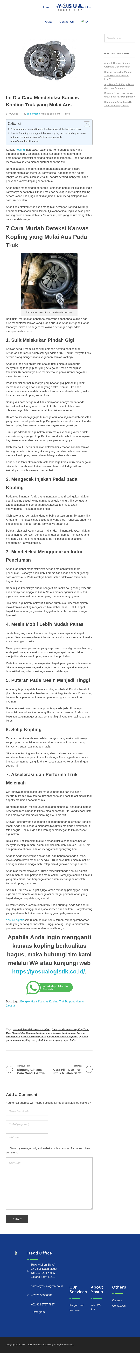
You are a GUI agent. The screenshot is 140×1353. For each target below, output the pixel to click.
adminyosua (33, 113)
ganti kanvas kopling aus (61, 1033)
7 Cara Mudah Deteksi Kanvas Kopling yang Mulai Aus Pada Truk (45, 129)
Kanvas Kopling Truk (33, 1036)
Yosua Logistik (15, 920)
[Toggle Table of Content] (85, 124)
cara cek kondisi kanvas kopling (31, 1029)
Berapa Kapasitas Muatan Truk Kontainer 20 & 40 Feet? (118, 75)
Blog (67, 113)
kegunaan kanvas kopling (62, 1036)
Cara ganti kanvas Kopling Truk (70, 1029)
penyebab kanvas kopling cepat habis (54, 1040)
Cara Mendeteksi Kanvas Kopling (25, 1033)
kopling (20, 149)
